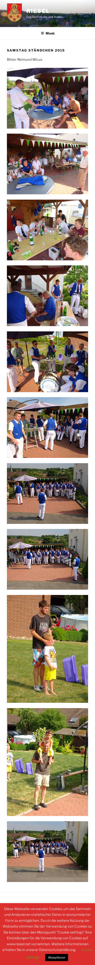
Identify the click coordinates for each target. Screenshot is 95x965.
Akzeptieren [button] (56, 957)
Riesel (38, 11)
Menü (50, 33)
